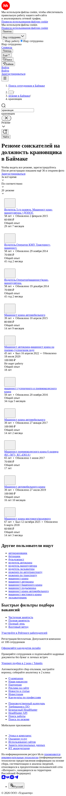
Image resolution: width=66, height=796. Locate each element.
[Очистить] (6, 118)
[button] (5, 67)
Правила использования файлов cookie (24, 27)
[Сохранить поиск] (4, 132)
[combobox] (17, 110)
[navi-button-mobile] (4, 78)
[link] (7, 59)
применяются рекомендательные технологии (30, 756)
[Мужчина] (9, 203)
